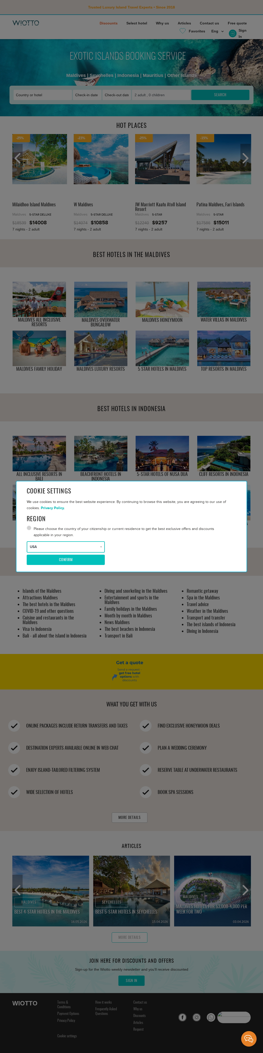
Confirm (66, 560)
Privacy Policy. (53, 508)
